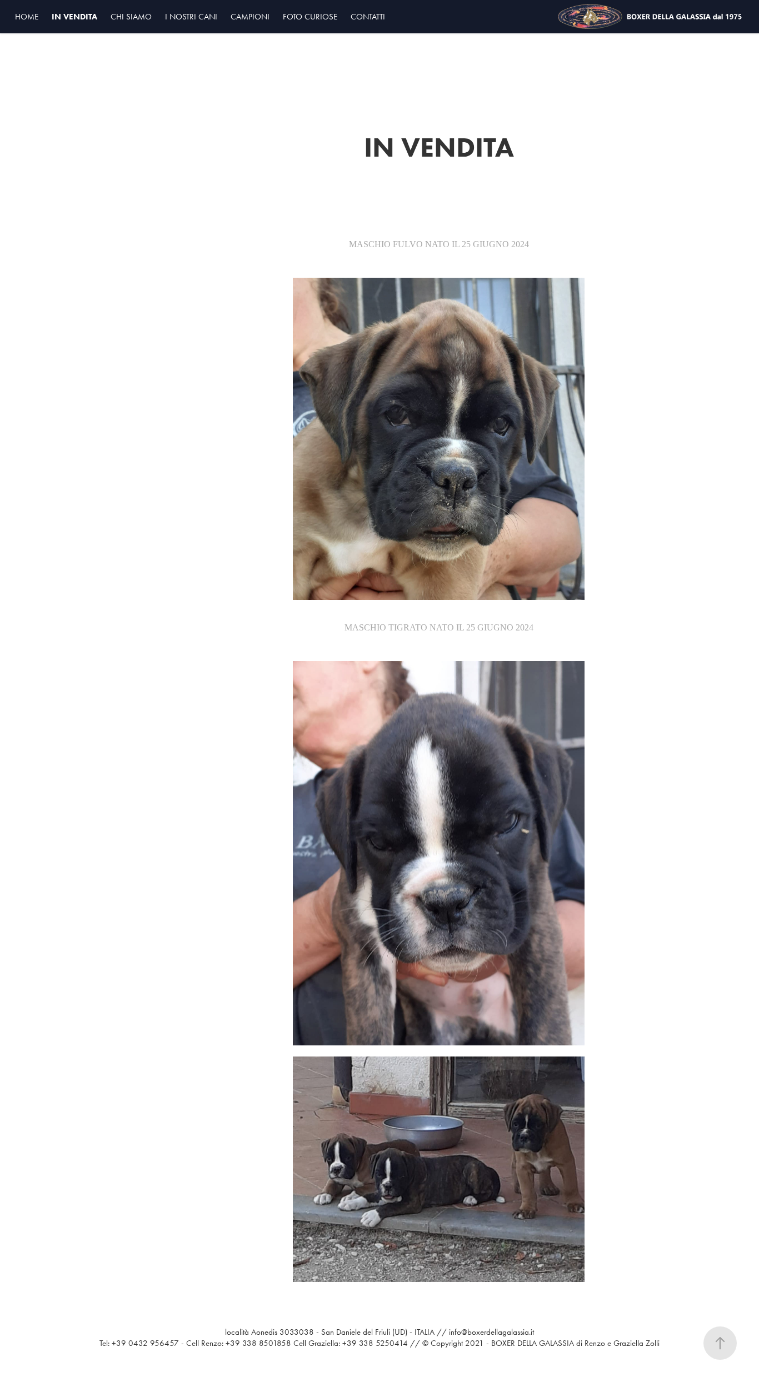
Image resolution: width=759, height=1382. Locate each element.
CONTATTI (368, 17)
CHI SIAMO (131, 17)
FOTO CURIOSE (310, 17)
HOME (26, 17)
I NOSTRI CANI (191, 17)
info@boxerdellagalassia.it (491, 1332)
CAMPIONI (250, 17)
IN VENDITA (74, 17)
